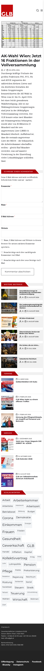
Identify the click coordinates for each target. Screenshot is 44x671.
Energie (28, 523)
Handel (5, 552)
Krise (39, 556)
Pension (30, 564)
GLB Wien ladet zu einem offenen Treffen (27, 400)
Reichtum (31, 577)
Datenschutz (23, 662)
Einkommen (12, 525)
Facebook (36, 662)
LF (4, 70)
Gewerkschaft (13, 545)
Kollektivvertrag (14, 558)
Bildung (21, 511)
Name (4, 205)
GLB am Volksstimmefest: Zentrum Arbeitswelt (27, 478)
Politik (18, 570)
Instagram (18, 665)
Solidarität (19, 581)
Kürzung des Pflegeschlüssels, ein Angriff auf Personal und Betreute (29, 419)
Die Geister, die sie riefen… (29, 345)
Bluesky (6, 665)
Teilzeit (5, 592)
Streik (30, 587)
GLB (30, 546)
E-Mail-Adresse (8, 217)
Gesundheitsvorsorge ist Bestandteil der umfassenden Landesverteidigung (30, 292)
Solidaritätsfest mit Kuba (26, 382)
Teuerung (17, 593)
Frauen (8, 532)
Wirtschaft (20, 599)
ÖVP (4, 605)
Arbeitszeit (33, 506)
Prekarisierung (31, 570)
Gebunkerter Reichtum (27, 359)
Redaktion (6, 576)
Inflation (16, 552)
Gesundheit (11, 539)
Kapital (28, 552)
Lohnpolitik (15, 564)
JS (22, 297)
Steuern (19, 587)
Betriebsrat (8, 511)
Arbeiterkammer (25, 500)
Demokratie (23, 517)
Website (4, 228)
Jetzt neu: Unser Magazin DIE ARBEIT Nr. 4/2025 (28, 442)
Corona (7, 518)
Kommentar (6, 186)
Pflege (7, 571)
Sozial (29, 582)
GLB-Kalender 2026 (24, 459)
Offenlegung (7, 662)
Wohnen (34, 599)
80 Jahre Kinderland (26, 318)
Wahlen (6, 599)
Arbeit (6, 500)
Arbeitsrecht (19, 505)
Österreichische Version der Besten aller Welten (29, 332)
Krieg (32, 557)
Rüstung (7, 582)
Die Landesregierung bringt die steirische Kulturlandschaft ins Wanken (30, 306)
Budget (31, 511)
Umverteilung (32, 592)
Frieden (21, 530)
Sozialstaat (7, 587)
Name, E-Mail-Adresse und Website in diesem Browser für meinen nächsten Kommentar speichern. (21, 243)
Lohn (4, 563)
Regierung (18, 577)
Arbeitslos (7, 506)
